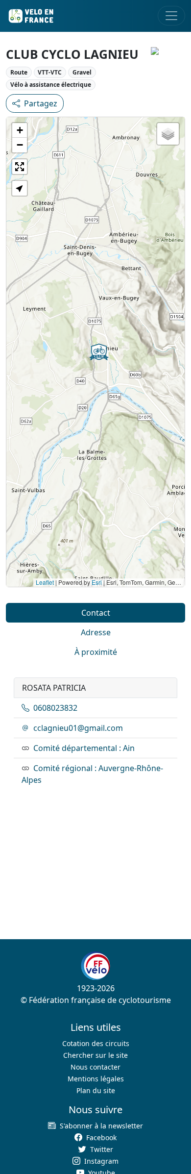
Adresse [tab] (96, 632)
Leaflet (45, 582)
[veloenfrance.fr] (30, 16)
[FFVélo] (95, 966)
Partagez (40, 103)
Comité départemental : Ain (84, 748)
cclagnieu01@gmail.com (78, 728)
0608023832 (55, 707)
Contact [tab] (95, 612)
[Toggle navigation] (171, 15)
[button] (99, 352)
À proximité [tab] (95, 652)
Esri (97, 582)
